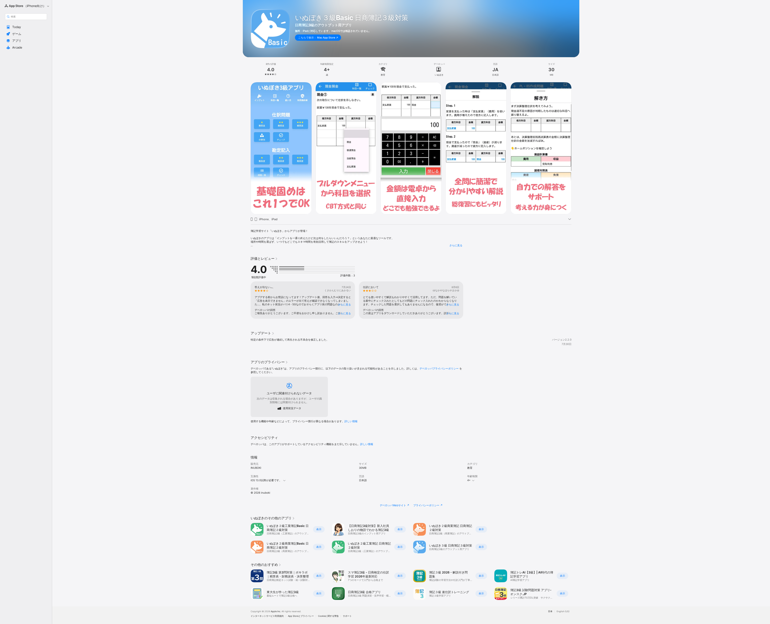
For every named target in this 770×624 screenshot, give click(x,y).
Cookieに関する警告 (328, 616)
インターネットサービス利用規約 (267, 616)
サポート (347, 616)
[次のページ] (575, 148)
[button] (26, 27)
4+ (469, 480)
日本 (550, 611)
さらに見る (455, 245)
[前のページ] (246, 148)
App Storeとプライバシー (301, 616)
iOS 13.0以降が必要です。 (266, 480)
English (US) (563, 611)
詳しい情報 (351, 421)
